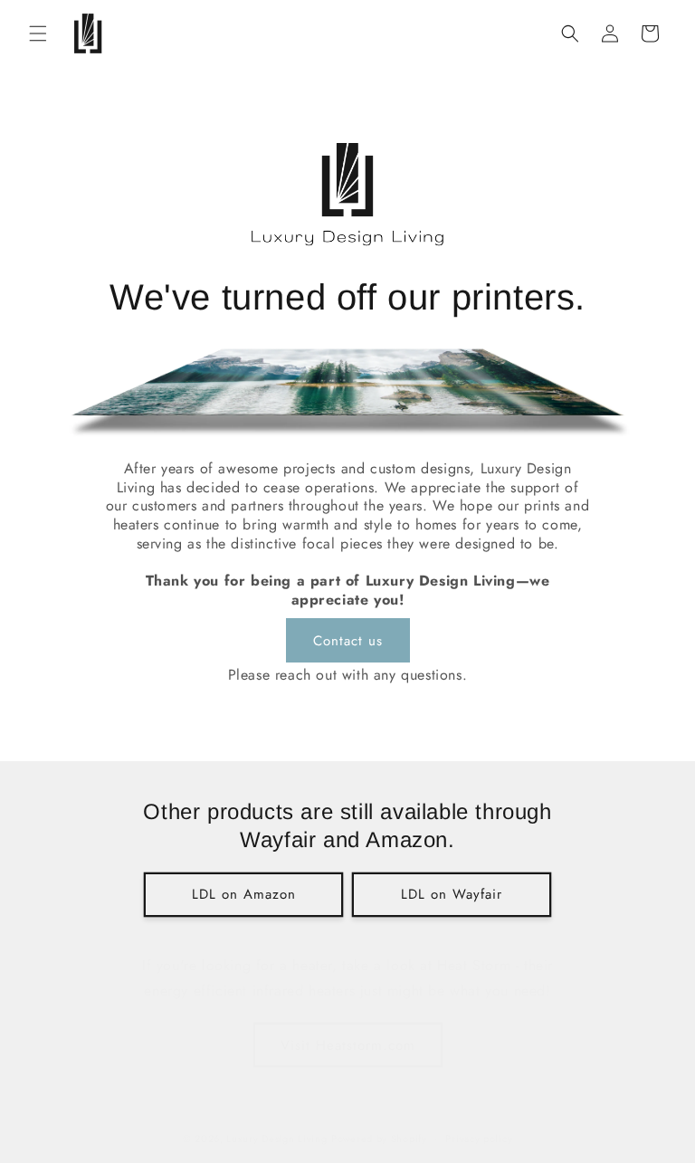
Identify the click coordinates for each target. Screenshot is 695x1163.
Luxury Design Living (276, 1138)
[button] (38, 33)
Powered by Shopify (379, 1138)
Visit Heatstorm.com (348, 1045)
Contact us (348, 641)
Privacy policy (478, 1138)
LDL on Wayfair (451, 894)
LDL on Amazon (244, 894)
